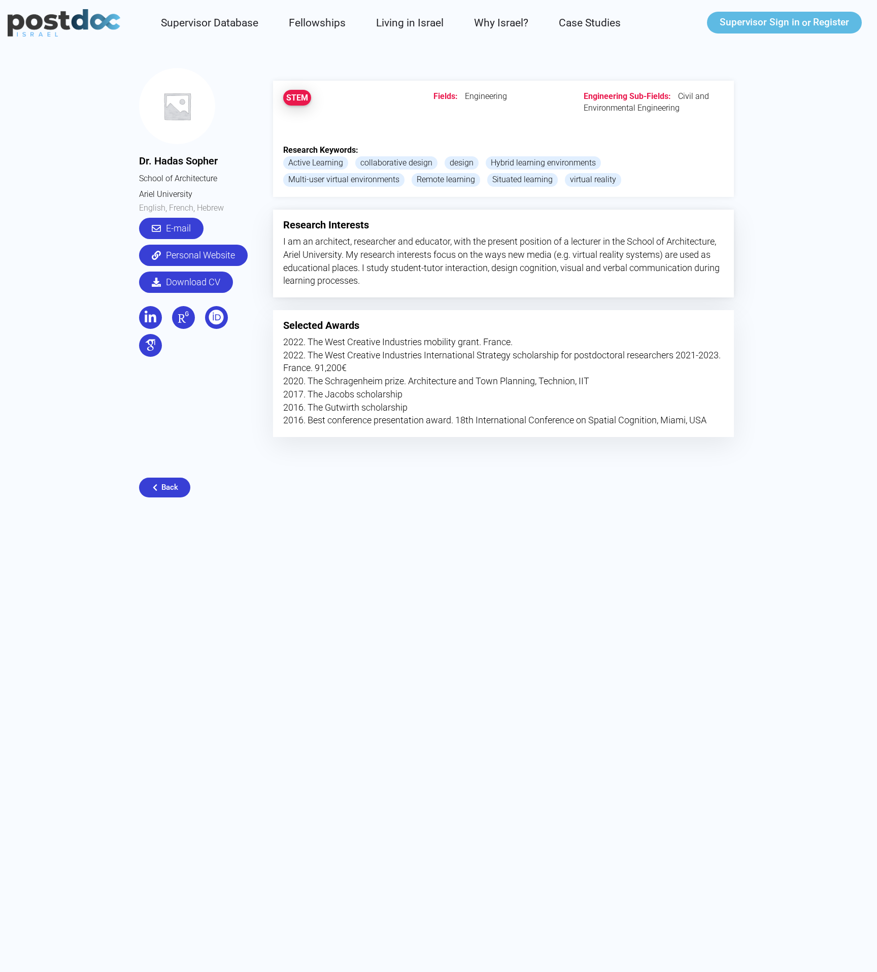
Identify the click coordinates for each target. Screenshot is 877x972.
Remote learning (446, 179)
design (462, 162)
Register (831, 22)
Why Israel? (501, 23)
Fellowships (317, 23)
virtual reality (593, 179)
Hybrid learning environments (543, 162)
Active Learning (315, 162)
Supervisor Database (209, 23)
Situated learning (522, 179)
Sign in (760, 22)
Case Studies (590, 23)
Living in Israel (410, 23)
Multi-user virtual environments (343, 179)
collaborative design (396, 162)
